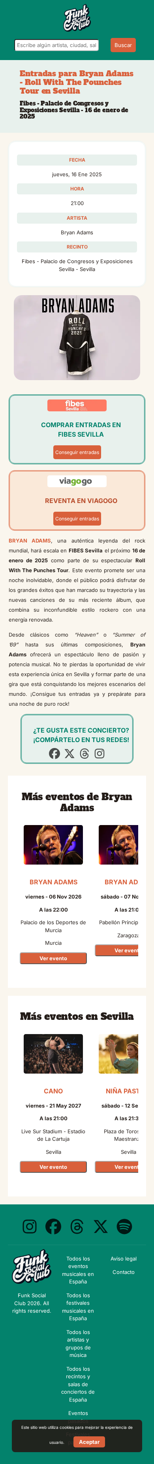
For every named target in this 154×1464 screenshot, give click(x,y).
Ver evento (53, 958)
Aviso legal (124, 1258)
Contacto (124, 1272)
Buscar (123, 45)
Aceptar (89, 1442)
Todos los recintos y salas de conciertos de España (78, 1384)
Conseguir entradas (77, 452)
